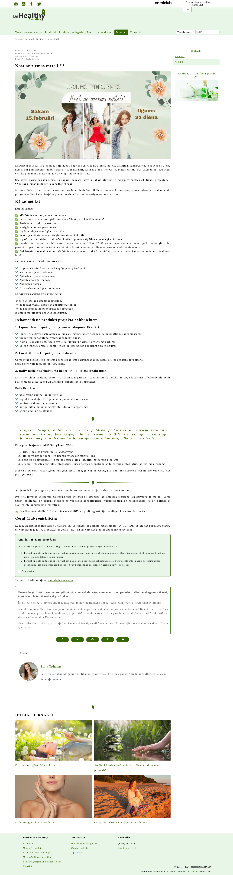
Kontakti (135, 32)
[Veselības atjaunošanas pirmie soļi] (196, 90)
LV (187, 10)
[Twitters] (39, 4)
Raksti (91, 32)
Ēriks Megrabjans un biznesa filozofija (43, 861)
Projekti (179, 62)
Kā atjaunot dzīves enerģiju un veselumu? (120, 822)
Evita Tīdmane (30, 56)
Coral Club (198, 4)
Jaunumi (121, 32)
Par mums (28, 843)
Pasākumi (179, 56)
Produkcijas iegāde (71, 32)
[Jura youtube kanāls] (15, 4)
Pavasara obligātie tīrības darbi (35, 765)
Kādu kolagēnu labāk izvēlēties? (36, 822)
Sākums (19, 39)
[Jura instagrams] (23, 4)
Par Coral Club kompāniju (36, 852)
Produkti (50, 32)
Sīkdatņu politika (80, 848)
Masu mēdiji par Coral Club (37, 857)
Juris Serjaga (32, 59)
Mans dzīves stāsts (32, 848)
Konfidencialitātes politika (84, 843)
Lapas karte (77, 852)
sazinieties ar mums (60, 580)
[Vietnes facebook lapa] (31, 4)
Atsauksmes (105, 32)
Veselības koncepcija (28, 32)
